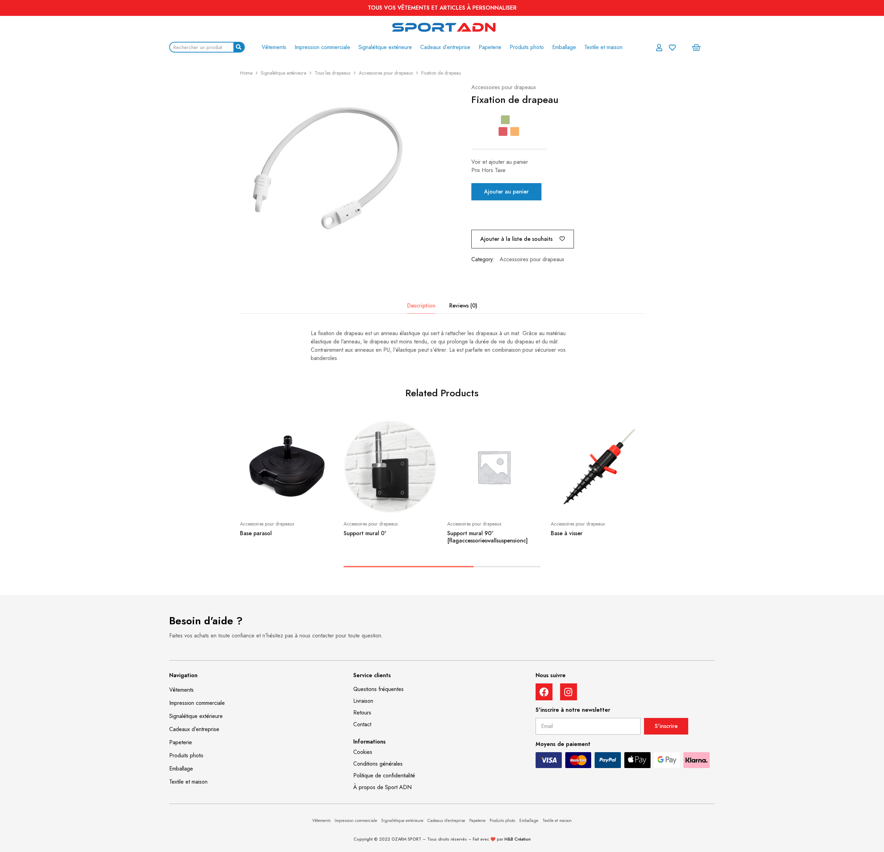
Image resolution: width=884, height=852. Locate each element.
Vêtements (274, 47)
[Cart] (696, 47)
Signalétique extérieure (385, 47)
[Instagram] (568, 691)
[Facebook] (544, 691)
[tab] (421, 305)
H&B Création (518, 839)
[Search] (238, 47)
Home (246, 72)
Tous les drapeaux (332, 72)
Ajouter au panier (506, 192)
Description (421, 306)
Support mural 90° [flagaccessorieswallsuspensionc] (487, 537)
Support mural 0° (365, 533)
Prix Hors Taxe (488, 170)
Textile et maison (603, 47)
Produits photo (527, 47)
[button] (378, 689)
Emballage (564, 47)
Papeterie (490, 47)
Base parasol (256, 533)
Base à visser (567, 533)
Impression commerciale (322, 47)
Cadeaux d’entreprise (445, 47)
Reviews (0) (463, 306)
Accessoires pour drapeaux (386, 72)
